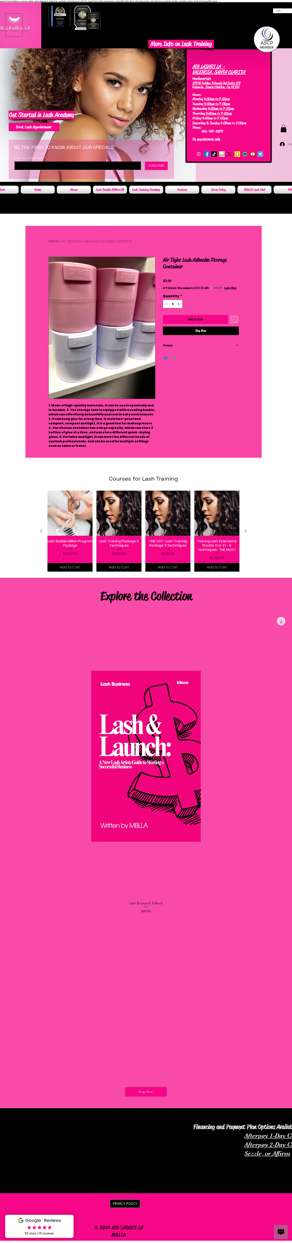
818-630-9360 (213, 127)
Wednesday (199, 108)
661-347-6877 (208, 131)
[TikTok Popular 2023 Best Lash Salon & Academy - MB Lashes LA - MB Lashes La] (214, 154)
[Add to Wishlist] (234, 319)
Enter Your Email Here (29, 158)
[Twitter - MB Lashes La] (260, 154)
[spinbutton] (172, 304)
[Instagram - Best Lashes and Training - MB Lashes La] (199, 154)
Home (54, 241)
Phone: (197, 127)
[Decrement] (166, 304)
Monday (197, 99)
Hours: (197, 94)
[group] (143, 531)
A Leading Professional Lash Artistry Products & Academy (65, 1113)
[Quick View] (70, 513)
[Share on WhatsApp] (173, 357)
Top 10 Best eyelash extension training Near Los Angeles (224, 1119)
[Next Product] (245, 531)
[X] (229, 154)
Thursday (198, 113)
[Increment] (179, 304)
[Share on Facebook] (165, 357)
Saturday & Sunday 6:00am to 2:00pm (219, 123)
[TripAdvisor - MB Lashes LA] (245, 154)
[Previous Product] (41, 531)
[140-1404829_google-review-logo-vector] (222, 154)
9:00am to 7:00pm (216, 99)
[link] (283, 128)
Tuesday (197, 103)
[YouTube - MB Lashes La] (252, 154)
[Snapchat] (237, 154)
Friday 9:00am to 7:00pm (210, 118)
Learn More (230, 288)
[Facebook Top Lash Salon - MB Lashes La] (206, 154)
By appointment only (206, 139)
